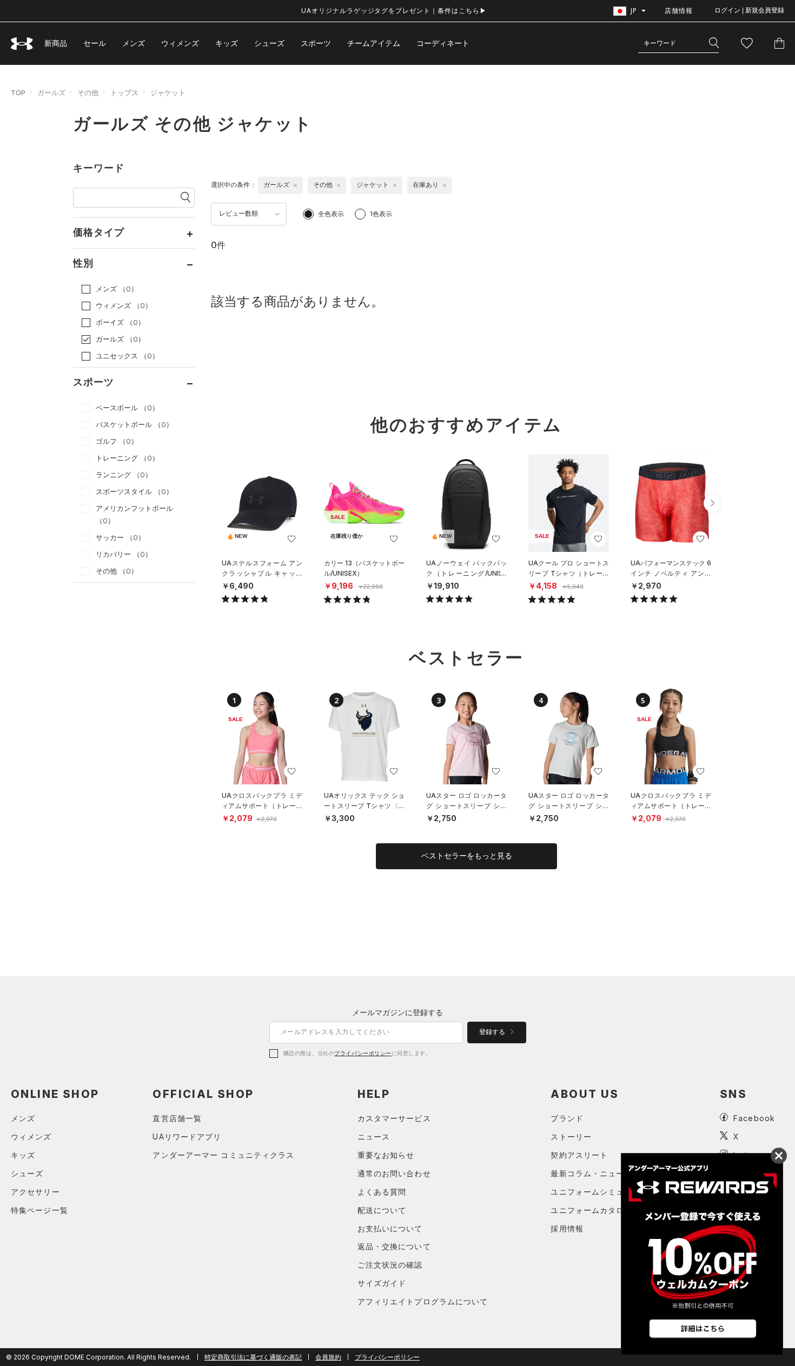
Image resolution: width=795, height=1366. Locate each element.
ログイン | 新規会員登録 (749, 10)
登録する (493, 1032)
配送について (382, 1210)
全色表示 (331, 214)
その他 (87, 92)
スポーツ (316, 43)
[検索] (714, 43)
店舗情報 (679, 10)
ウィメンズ (180, 43)
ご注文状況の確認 (390, 1264)
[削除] (295, 185)
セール (94, 43)
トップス (124, 92)
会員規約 (328, 1357)
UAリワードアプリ (187, 1136)
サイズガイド (382, 1283)
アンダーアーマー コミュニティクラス (223, 1155)
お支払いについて (390, 1228)
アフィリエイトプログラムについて (422, 1301)
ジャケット (168, 92)
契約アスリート (579, 1155)
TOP (18, 92)
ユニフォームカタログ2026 (602, 1210)
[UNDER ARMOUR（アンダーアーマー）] (22, 44)
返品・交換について (394, 1246)
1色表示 (381, 214)
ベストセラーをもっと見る (466, 855)
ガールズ (51, 92)
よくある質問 (382, 1191)
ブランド (567, 1118)
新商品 (55, 43)
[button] (712, 503)
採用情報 (567, 1228)
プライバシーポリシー (362, 1053)
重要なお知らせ (386, 1155)
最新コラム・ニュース (591, 1173)
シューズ (269, 43)
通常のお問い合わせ (394, 1173)
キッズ (226, 43)
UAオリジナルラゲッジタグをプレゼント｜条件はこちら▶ (394, 10)
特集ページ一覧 (39, 1210)
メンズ (133, 43)
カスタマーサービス (394, 1118)
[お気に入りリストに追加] (291, 539)
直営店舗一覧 (177, 1118)
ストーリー (571, 1136)
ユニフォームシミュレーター (604, 1191)
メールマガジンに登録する (397, 1012)
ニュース (373, 1136)
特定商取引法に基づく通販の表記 (253, 1357)
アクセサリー (35, 1191)
